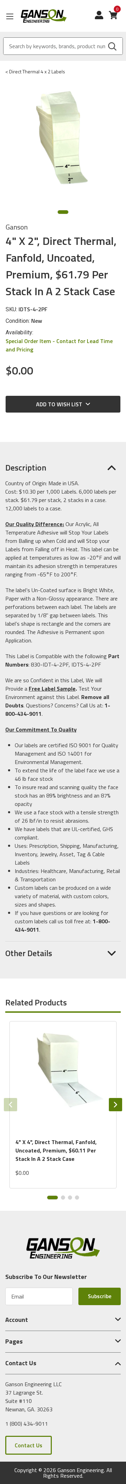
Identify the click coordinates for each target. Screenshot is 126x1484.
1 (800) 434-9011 (26, 1423)
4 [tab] (77, 1197)
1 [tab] (63, 212)
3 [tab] (70, 1197)
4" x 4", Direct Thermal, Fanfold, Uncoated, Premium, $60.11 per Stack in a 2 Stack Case (56, 1150)
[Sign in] (102, 18)
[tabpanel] (63, 1104)
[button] (63, 467)
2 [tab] (63, 1197)
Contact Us (28, 1445)
